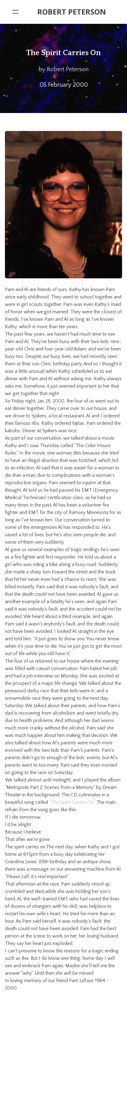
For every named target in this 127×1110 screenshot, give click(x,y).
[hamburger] (15, 12)
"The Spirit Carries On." (72, 802)
